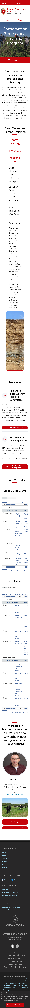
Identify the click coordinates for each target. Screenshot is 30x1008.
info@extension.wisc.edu (16, 979)
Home (4, 852)
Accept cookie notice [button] (15, 1005)
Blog (3, 864)
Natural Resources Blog (10, 892)
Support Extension (18, 2)
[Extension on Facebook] (13, 947)
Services (5, 861)
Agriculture (15, 952)
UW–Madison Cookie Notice (9, 1000)
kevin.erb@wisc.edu (15, 794)
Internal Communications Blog (13, 910)
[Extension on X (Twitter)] (17, 947)
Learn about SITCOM (15, 427)
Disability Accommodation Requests (15, 990)
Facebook (8, 880)
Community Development (15, 955)
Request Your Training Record (16, 466)
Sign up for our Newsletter (15, 822)
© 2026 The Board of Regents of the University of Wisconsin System (15, 981)
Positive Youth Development (15, 967)
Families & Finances (15, 961)
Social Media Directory (10, 895)
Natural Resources (15, 964)
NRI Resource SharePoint (11, 908)
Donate (4, 867)
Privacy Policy (8, 985)
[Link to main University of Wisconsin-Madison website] (15, 927)
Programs (5, 858)
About (4, 855)
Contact (5, 889)
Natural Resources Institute (16, 10)
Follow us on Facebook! (15, 828)
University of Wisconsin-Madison (7, 2)
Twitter (16, 880)
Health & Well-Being (15, 958)
